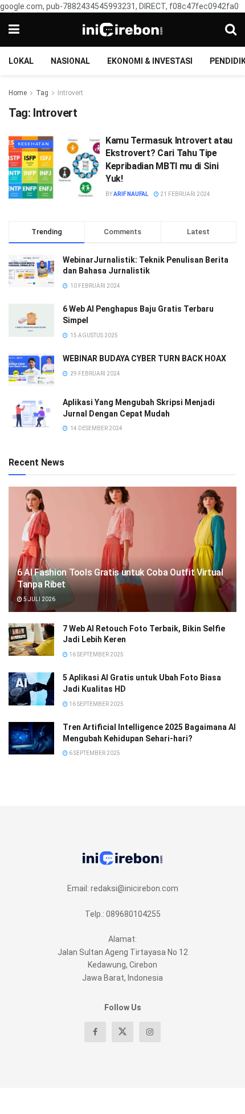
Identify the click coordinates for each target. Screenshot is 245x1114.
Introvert (70, 93)
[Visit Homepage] (122, 29)
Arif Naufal (130, 194)
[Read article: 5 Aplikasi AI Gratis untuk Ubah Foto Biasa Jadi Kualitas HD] (31, 688)
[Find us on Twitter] (122, 1032)
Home (18, 93)
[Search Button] (230, 30)
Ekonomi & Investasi (150, 61)
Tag (42, 93)
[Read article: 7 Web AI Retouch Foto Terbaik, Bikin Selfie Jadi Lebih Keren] (31, 639)
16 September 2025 (96, 654)
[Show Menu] (14, 30)
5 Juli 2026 (38, 599)
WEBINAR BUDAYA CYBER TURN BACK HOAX (144, 358)
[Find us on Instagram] (150, 1032)
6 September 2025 (94, 753)
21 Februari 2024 (184, 194)
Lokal (21, 61)
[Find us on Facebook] (95, 1032)
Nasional (70, 61)
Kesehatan (34, 143)
